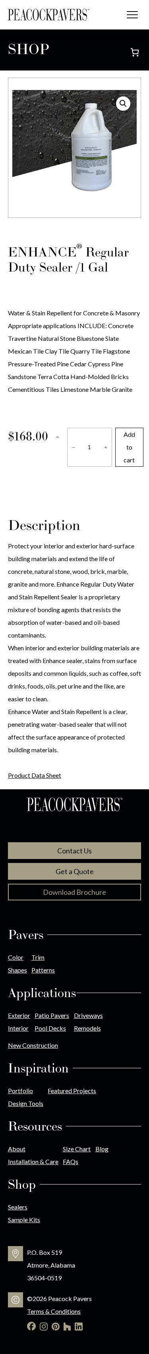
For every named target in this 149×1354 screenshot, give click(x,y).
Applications (42, 993)
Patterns (43, 970)
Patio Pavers (52, 1015)
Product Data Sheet (34, 775)
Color (15, 957)
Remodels (87, 1028)
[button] (123, 103)
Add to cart (129, 447)
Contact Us (74, 850)
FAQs (70, 1161)
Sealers (17, 1207)
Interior (18, 1028)
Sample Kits (24, 1219)
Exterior (19, 1015)
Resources (35, 1126)
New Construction (33, 1045)
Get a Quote (75, 871)
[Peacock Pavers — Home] (48, 15)
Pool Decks (50, 1028)
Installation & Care (33, 1161)
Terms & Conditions (54, 1311)
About (16, 1148)
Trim (38, 957)
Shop (22, 1184)
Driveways (88, 1015)
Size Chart (77, 1148)
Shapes (17, 970)
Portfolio (20, 1090)
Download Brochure (74, 892)
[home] (74, 805)
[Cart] (134, 52)
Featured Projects (72, 1090)
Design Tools (25, 1103)
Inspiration (38, 1068)
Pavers (25, 935)
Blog (101, 1148)
